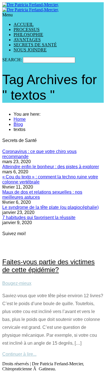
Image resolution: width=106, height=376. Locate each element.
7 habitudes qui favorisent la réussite (38, 217)
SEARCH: (12, 59)
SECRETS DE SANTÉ (35, 44)
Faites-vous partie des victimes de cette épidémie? (48, 266)
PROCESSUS (27, 29)
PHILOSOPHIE (28, 34)
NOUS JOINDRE (30, 49)
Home (20, 119)
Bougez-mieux (16, 283)
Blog (18, 124)
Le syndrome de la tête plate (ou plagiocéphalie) (50, 207)
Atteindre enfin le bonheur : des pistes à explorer (50, 166)
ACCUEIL (24, 24)
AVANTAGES (27, 39)
